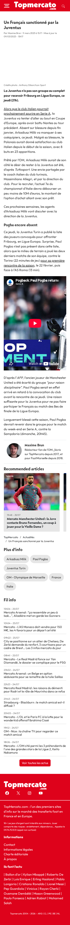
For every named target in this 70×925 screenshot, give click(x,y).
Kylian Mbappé (33, 874)
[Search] (63, 6)
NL (58, 913)
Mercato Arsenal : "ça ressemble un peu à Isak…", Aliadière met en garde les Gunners (32, 614)
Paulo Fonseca (14, 898)
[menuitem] (63, 6)
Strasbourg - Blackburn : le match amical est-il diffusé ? (34, 704)
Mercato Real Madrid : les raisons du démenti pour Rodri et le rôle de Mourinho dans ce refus (34, 689)
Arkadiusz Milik (16, 559)
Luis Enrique (21, 879)
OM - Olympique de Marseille (26, 577)
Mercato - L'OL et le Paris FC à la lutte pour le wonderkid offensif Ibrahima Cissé (33, 718)
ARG (40, 913)
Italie (10, 586)
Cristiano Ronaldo (32, 884)
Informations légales (18, 849)
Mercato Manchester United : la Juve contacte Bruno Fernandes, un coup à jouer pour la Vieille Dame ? (31, 522)
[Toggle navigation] (7, 6)
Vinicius (32, 889)
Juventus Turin (16, 568)
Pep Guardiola (14, 889)
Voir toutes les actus (35, 763)
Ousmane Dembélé (17, 893)
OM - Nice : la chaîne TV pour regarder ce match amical (31, 733)
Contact (9, 845)
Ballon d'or (13, 874)
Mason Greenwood (47, 893)
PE (50, 913)
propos (11, 859)
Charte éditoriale (16, 854)
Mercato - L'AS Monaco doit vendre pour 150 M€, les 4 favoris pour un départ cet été (33, 628)
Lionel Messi (55, 884)
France (56, 577)
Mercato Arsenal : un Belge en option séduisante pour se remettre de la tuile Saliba (33, 675)
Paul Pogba (40, 559)
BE (54, 913)
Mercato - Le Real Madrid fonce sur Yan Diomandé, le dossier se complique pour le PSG (35, 660)
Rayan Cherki (49, 889)
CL (45, 913)
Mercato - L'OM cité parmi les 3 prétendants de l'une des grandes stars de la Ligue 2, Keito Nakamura (35, 749)
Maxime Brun (34, 445)
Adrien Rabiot (36, 898)
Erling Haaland (43, 879)
